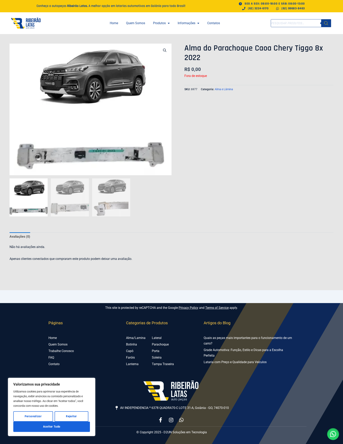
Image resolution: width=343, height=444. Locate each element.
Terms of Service (217, 308)
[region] (51, 407)
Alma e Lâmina (224, 89)
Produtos (159, 23)
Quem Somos (135, 23)
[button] (164, 50)
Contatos (213, 23)
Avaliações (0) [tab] (20, 236)
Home (114, 23)
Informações (186, 23)
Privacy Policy (188, 308)
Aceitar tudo (51, 427)
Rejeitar (71, 416)
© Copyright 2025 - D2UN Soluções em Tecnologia (171, 432)
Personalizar (33, 416)
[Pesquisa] (326, 23)
